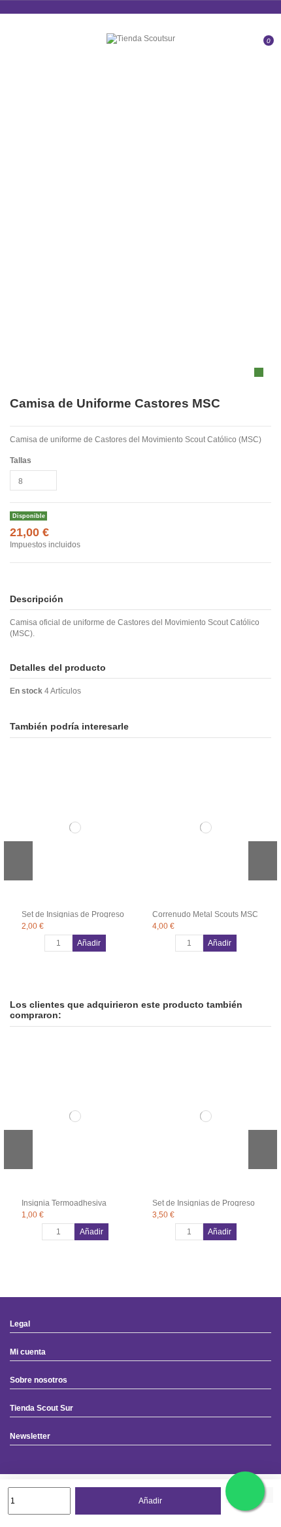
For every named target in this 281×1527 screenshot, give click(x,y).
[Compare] (129, 779)
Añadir (150, 1500)
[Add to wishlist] (129, 765)
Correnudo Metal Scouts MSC (205, 914)
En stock (26, 691)
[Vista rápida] (129, 793)
